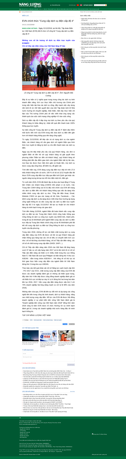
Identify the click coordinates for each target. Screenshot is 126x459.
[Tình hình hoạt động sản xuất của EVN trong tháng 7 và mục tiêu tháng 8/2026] (66, 335)
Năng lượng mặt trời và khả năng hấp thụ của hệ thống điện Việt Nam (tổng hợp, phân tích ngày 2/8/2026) (93, 34)
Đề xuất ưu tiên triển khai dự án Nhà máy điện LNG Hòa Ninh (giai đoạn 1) (42, 400)
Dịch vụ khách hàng (47, 320)
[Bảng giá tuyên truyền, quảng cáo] (99, 454)
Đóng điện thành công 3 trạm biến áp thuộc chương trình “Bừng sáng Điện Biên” (44, 398)
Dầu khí (45, 9)
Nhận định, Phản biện (33, 9)
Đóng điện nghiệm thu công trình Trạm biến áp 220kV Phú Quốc (40, 386)
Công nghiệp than (52, 9)
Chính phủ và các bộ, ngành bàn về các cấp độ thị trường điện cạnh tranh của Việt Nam (45, 388)
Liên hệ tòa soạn (72, 5)
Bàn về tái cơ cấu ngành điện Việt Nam (91, 38)
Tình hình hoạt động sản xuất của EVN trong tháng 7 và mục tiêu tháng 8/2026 (66, 344)
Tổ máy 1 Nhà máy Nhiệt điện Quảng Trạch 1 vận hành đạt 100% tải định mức (43, 406)
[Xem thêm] (72, 391)
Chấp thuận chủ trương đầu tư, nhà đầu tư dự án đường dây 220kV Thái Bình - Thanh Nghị (47, 404)
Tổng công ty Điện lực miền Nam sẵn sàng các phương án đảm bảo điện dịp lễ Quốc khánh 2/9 (48, 373)
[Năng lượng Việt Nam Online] (30, 5)
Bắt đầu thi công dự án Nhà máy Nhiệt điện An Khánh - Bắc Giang (40, 409)
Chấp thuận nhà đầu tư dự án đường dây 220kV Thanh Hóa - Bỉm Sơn (41, 396)
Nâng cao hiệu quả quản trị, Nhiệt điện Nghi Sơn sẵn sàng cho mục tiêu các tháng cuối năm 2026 (48, 384)
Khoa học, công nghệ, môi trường (81, 9)
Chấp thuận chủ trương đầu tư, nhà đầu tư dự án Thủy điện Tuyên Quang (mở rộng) (45, 411)
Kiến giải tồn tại (24, 9)
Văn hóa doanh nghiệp (94, 9)
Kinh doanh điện (38, 320)
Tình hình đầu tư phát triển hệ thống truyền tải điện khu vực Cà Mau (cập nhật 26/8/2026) (46, 376)
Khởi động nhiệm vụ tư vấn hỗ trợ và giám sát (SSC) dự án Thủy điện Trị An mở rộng (45, 394)
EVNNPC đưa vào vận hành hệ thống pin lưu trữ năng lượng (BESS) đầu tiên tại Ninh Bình (47, 380)
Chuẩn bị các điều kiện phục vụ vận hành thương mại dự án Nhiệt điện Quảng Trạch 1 (45, 378)
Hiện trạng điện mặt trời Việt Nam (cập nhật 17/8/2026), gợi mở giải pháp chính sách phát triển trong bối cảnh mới (93, 43)
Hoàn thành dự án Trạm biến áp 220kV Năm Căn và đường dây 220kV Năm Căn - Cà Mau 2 (47, 371)
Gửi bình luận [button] (71, 364)
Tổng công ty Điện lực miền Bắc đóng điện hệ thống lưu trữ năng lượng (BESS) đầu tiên (93, 28)
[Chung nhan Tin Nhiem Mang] (99, 434)
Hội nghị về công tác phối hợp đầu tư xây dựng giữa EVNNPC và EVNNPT (42, 402)
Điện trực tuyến (57, 320)
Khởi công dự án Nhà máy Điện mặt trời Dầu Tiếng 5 (92, 57)
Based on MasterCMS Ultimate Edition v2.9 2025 (29, 454)
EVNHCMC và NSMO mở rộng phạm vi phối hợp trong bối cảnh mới (41, 382)
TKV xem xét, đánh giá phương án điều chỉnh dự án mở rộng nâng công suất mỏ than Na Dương (94, 61)
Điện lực (41, 9)
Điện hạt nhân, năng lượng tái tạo (64, 9)
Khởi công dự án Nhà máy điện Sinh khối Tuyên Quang (93, 48)
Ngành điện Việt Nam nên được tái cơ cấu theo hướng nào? (93, 19)
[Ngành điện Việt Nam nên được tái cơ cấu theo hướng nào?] (30, 335)
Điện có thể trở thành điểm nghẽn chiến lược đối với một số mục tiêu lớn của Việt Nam (93, 52)
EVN (31, 320)
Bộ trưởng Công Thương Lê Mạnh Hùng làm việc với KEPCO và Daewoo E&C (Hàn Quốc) (47, 374)
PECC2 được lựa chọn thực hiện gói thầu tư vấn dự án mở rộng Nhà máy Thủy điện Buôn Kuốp (48, 407)
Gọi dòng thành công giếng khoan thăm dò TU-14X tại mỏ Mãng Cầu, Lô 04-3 (93, 24)
